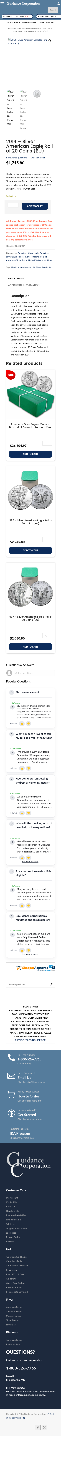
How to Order (13, 1211)
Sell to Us (10, 1224)
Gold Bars (11, 1278)
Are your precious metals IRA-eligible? (33, 873)
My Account (12, 1197)
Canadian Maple (14, 1261)
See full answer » (43, 717)
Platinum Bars (13, 1344)
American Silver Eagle (28, 253)
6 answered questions (16, 157)
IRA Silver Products (41, 267)
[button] (50, 40)
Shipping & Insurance (16, 1228)
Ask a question (38, 157)
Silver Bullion (19, 28)
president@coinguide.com (23, 1394)
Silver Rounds (12, 1320)
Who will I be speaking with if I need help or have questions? (34, 825)
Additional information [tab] (24, 285)
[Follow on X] (44, 1427)
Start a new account (27, 692)
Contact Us (11, 1202)
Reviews (10, 1241)
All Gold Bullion (14, 1287)
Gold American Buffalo (17, 1265)
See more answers (30, 861)
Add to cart (35, 206)
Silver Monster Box (32, 256)
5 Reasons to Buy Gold (17, 1291)
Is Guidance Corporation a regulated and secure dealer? (33, 917)
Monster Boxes (13, 1316)
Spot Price (11, 1232)
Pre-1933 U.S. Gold (15, 1274)
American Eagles (14, 1307)
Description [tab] (16, 278)
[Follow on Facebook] (38, 1427)
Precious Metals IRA (16, 1215)
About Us (10, 1206)
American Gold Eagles (16, 1256)
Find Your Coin (13, 1219)
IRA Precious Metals (21, 267)
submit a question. (31, 1360)
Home (10, 28)
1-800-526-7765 (21, 1368)
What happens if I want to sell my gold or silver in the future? (34, 735)
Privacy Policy (13, 1237)
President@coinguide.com (30, 1040)
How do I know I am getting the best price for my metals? (33, 780)
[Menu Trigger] (2, 3)
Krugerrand (12, 1270)
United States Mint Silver (36, 28)
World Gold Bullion (15, 1283)
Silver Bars (11, 1324)
